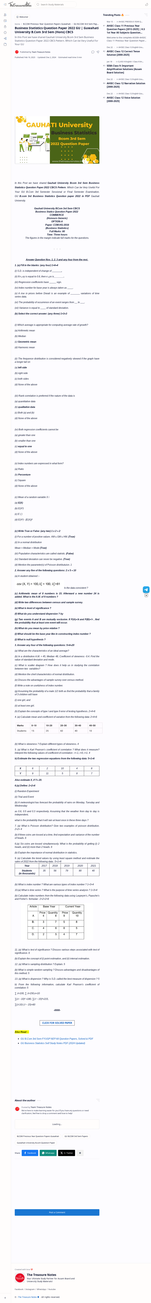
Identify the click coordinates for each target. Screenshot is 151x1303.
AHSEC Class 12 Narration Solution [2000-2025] (126, 85)
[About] (5, 15)
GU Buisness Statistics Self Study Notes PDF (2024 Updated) (53, 1043)
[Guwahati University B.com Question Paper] (36, 1142)
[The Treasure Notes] (20, 4)
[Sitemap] (5, 38)
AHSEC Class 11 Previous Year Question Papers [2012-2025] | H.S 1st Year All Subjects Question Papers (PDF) (126, 29)
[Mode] (146, 4)
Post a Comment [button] (57, 1212)
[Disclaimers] (5, 33)
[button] (5, 4)
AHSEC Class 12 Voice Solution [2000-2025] (123, 99)
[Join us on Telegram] (146, 589)
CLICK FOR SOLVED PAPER (57, 1022)
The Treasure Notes (27, 1297)
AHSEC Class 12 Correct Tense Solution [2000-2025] (123, 53)
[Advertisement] (57, 85)
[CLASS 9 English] (125, 61)
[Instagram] (30, 1289)
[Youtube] (52, 1289)
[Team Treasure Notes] (35, 52)
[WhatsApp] (41, 1289)
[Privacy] (5, 27)
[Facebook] (19, 1289)
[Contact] (5, 21)
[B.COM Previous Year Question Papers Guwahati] (38, 1136)
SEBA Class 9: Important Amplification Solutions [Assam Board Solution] (124, 69)
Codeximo (142, 1297)
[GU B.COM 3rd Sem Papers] (76, 1136)
